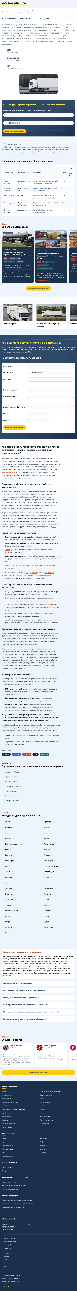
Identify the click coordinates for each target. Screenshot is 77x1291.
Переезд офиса (7, 1167)
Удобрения (5, 1120)
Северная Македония (52, 866)
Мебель (4, 1091)
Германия (8, 877)
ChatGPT (6, 754)
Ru (8, 1286)
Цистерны (43, 1149)
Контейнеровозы (7, 1156)
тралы (51, 472)
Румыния (47, 894)
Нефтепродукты (45, 1116)
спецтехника (49, 573)
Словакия (47, 916)
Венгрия (8, 933)
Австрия (8, 833)
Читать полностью (9, 279)
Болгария (8, 855)
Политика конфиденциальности (11, 1275)
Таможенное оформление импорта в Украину (17, 1200)
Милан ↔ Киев (10, 791)
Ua (5, 1286)
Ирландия (47, 822)
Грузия (7, 916)
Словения (47, 911)
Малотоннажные (7, 1149)
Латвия (47, 850)
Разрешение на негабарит (45, 268)
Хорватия (8, 927)
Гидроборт (43, 1152)
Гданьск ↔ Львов (11, 782)
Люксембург (49, 844)
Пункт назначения (10, 396)
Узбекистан (48, 927)
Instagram (7, 1256)
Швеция (47, 905)
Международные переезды (11, 1171)
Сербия (47, 900)
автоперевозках (9, 472)
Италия (47, 827)
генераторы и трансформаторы (14, 575)
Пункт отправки (10, 390)
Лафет (7, 550)
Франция (8, 905)
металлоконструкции (35, 575)
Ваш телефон (8, 373)
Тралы (4, 1152)
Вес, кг (5, 414)
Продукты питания (46, 1120)
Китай (7, 866)
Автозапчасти (45, 1102)
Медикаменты (6, 1095)
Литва (46, 838)
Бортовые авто (7, 1142)
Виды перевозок (37, 11)
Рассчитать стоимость (14, 131)
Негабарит (20, 261)
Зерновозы (44, 1145)
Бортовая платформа (13, 565)
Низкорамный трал (14, 258)
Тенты (4, 1138)
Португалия (48, 888)
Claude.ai (27, 754)
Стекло (42, 1109)
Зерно (42, 1098)
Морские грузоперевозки (10, 1189)
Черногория (48, 861)
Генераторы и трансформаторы (50, 1091)
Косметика (5, 1106)
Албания (8, 822)
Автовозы (43, 1138)
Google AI (16, 754)
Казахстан (48, 833)
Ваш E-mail (7, 379)
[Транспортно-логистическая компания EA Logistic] (36, 4)
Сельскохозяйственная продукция (13, 1109)
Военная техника (7, 1127)
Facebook (6, 1253)
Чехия (7, 872)
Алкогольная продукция (10, 1102)
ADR (54, 527)
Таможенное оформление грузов (13, 1207)
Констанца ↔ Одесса (13, 786)
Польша (47, 883)
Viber (5, 1259)
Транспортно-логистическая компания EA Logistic (16, 11)
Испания (8, 894)
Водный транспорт (46, 1095)
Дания (7, 883)
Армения (8, 827)
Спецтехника (8, 233)
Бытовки (43, 1106)
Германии (48, 604)
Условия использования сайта (10, 1278)
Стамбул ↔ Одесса (12, 801)
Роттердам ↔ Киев (12, 796)
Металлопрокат (7, 1116)
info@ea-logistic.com (10, 1241)
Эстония (8, 888)
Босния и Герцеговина (13, 844)
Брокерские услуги (10, 1195)
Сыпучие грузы (45, 1123)
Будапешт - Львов (12, 772)
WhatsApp (7, 1263)
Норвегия (47, 877)
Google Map (7, 1248)
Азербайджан (10, 838)
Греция (7, 922)
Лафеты (43, 1142)
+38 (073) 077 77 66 (9, 1238)
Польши (30, 614)
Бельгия (8, 850)
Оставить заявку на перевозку (38, 288)
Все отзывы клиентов (38, 1072)
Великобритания (11, 911)
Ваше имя (7, 366)
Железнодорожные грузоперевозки (14, 1185)
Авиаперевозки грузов (9, 1182)
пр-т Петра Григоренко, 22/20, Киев (14, 1245)
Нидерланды (49, 872)
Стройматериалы (7, 1113)
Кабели (42, 1113)
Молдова (47, 855)
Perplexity (44, 754)
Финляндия (9, 900)
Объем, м (7, 420)
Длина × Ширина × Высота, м (14, 407)
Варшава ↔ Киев (11, 777)
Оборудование (6, 1098)
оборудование (31, 573)
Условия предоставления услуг (10, 1281)
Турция (47, 922)
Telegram (6, 1266)
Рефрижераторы (7, 1145)
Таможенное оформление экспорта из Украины (17, 1204)
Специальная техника (9, 1123)
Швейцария (9, 861)
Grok (35, 754)
